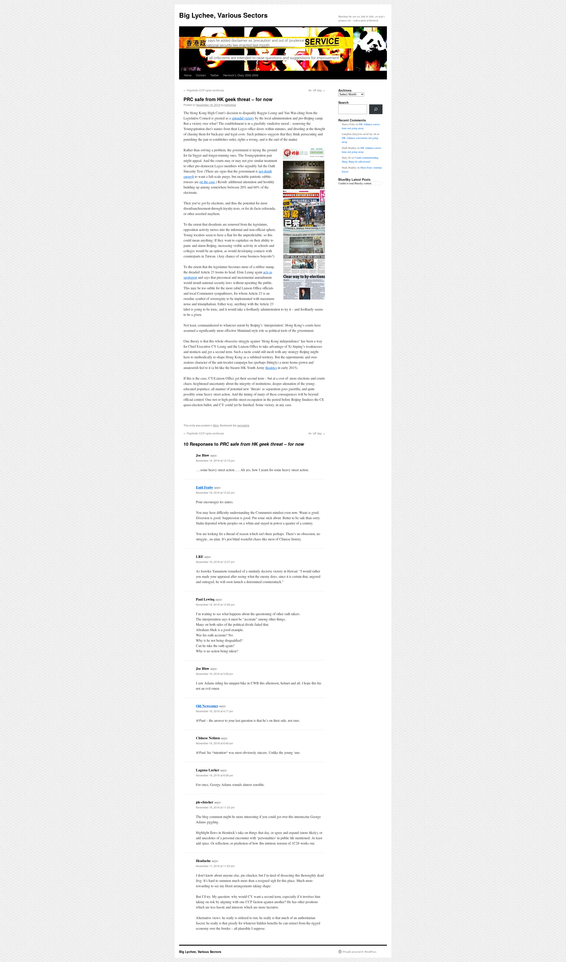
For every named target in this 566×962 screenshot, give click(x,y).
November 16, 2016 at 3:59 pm (214, 674)
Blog (216, 425)
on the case (207, 181)
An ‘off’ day (316, 90)
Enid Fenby (204, 487)
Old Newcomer (207, 705)
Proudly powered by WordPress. (360, 951)
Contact (201, 75)
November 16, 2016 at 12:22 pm (215, 492)
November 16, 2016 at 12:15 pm (215, 460)
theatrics (271, 367)
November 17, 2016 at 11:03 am (215, 866)
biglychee (230, 105)
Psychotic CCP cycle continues (204, 90)
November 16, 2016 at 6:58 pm (214, 775)
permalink (243, 425)
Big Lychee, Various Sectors (223, 15)
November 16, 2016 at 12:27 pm (215, 562)
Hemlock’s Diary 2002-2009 (240, 75)
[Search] (375, 109)
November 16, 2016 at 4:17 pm (214, 711)
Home (187, 75)
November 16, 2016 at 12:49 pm (215, 604)
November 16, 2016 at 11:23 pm (215, 807)
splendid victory (243, 118)
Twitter (214, 75)
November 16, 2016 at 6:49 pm (214, 743)
